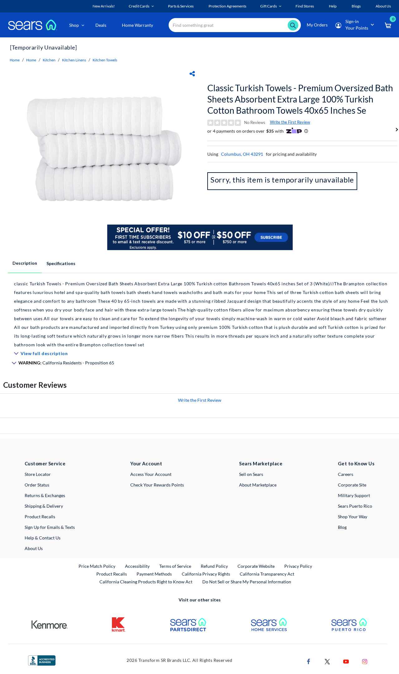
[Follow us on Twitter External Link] (327, 661)
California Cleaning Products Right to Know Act (145, 581)
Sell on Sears (251, 474)
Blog (342, 527)
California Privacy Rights (206, 574)
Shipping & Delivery (44, 506)
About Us (34, 548)
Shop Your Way (352, 516)
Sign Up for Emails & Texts (50, 527)
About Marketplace (257, 484)
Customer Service (45, 463)
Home (15, 60)
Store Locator (38, 474)
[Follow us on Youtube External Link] (346, 661)
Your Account (146, 463)
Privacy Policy (298, 566)
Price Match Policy (97, 566)
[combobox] (235, 25)
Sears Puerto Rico (355, 506)
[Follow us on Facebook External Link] (308, 661)
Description (24, 263)
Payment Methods (154, 574)
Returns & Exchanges (45, 495)
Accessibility (137, 566)
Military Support (354, 495)
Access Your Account (150, 474)
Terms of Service (175, 566)
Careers (345, 474)
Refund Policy (214, 566)
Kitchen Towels (105, 60)
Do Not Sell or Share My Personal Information (246, 581)
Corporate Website (256, 566)
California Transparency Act (267, 574)
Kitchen (49, 60)
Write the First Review (290, 122)
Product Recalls (40, 516)
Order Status (37, 484)
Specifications (60, 263)
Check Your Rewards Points (157, 484)
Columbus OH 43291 (242, 154)
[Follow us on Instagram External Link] (364, 661)
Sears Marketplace (260, 463)
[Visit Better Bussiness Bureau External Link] (41, 659)
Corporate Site (352, 484)
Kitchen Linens (74, 60)
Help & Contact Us (42, 537)
